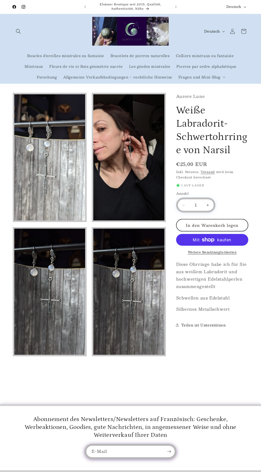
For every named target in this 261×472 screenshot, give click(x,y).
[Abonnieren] (169, 451)
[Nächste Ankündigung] (175, 7)
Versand (208, 171)
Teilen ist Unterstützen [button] (203, 325)
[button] (18, 31)
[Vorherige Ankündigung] (85, 7)
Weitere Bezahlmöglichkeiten (212, 252)
